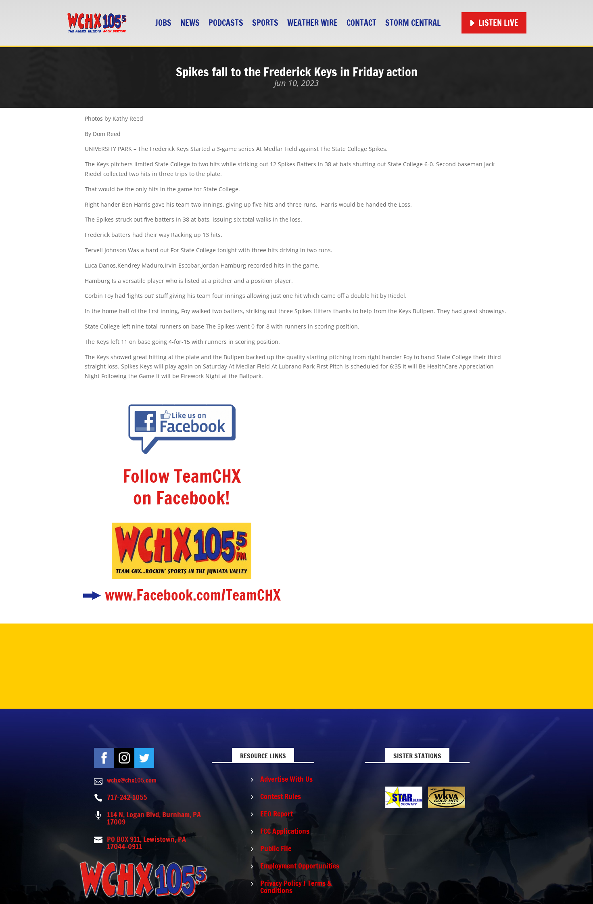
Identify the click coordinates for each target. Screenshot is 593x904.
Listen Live (498, 23)
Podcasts (226, 23)
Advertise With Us (286, 779)
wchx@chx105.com (132, 780)
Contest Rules (280, 796)
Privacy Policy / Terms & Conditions (296, 887)
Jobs (163, 23)
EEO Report (276, 813)
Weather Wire (312, 23)
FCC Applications (284, 831)
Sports (265, 23)
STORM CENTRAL (413, 23)
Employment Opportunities (299, 865)
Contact (361, 23)
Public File (275, 848)
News (190, 23)
